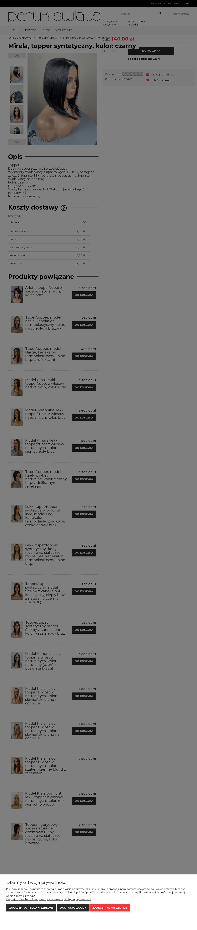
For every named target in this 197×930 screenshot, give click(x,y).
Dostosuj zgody (73, 907)
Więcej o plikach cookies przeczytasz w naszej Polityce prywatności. (48, 899)
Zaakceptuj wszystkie (109, 907)
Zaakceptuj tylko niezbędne (31, 907)
